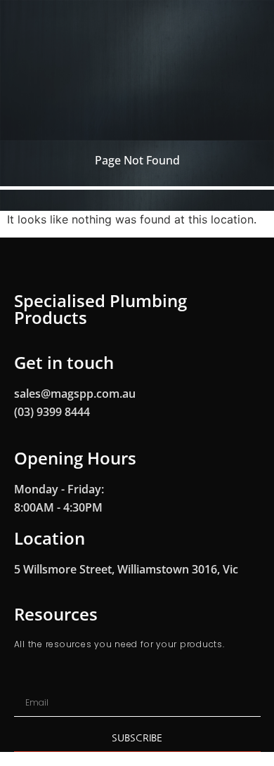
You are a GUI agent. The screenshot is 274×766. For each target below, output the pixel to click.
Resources (56, 613)
